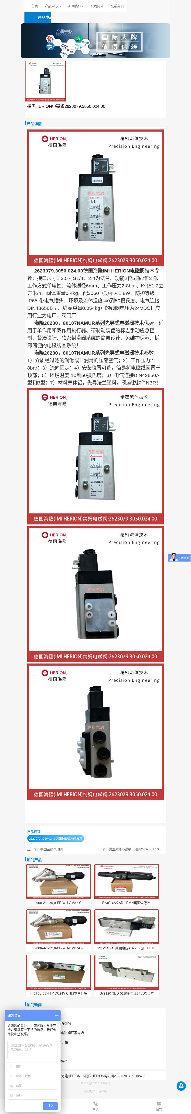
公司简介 (97, 5)
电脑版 (103, 1091)
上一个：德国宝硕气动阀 (45, 849)
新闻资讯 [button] (74, 5)
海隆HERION (70, 1075)
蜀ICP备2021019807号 (95, 1083)
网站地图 (90, 1091)
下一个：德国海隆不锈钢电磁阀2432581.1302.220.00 (135, 849)
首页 (34, 5)
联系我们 (117, 5)
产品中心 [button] (52, 5)
